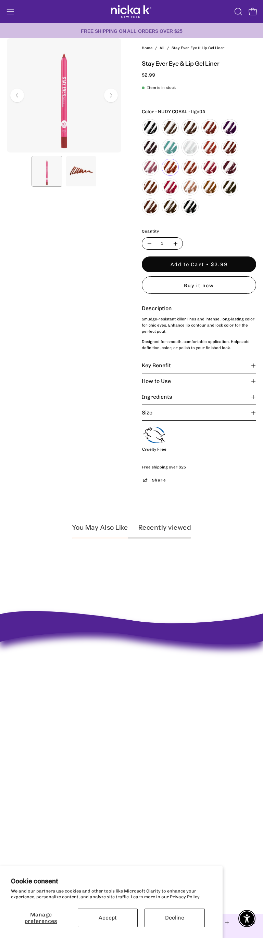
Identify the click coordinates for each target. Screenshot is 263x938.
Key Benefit (156, 365)
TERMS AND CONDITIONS (165, 704)
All (162, 47)
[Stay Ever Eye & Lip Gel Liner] (47, 171)
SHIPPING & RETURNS (161, 668)
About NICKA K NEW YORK (34, 653)
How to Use (156, 381)
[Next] (111, 95)
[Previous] (17, 95)
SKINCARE (18, 766)
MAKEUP (16, 757)
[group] (131, 30)
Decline (174, 917)
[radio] (150, 127)
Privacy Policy (185, 896)
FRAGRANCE (20, 775)
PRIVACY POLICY (156, 677)
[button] (237, 11)
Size (147, 412)
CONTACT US (151, 686)
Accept (108, 917)
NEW (12, 739)
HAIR (12, 784)
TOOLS (14, 793)
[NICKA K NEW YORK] (131, 11)
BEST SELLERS (22, 748)
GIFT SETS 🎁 (21, 802)
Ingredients (157, 397)
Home (147, 47)
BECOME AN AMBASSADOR (35, 662)
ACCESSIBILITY (154, 695)
